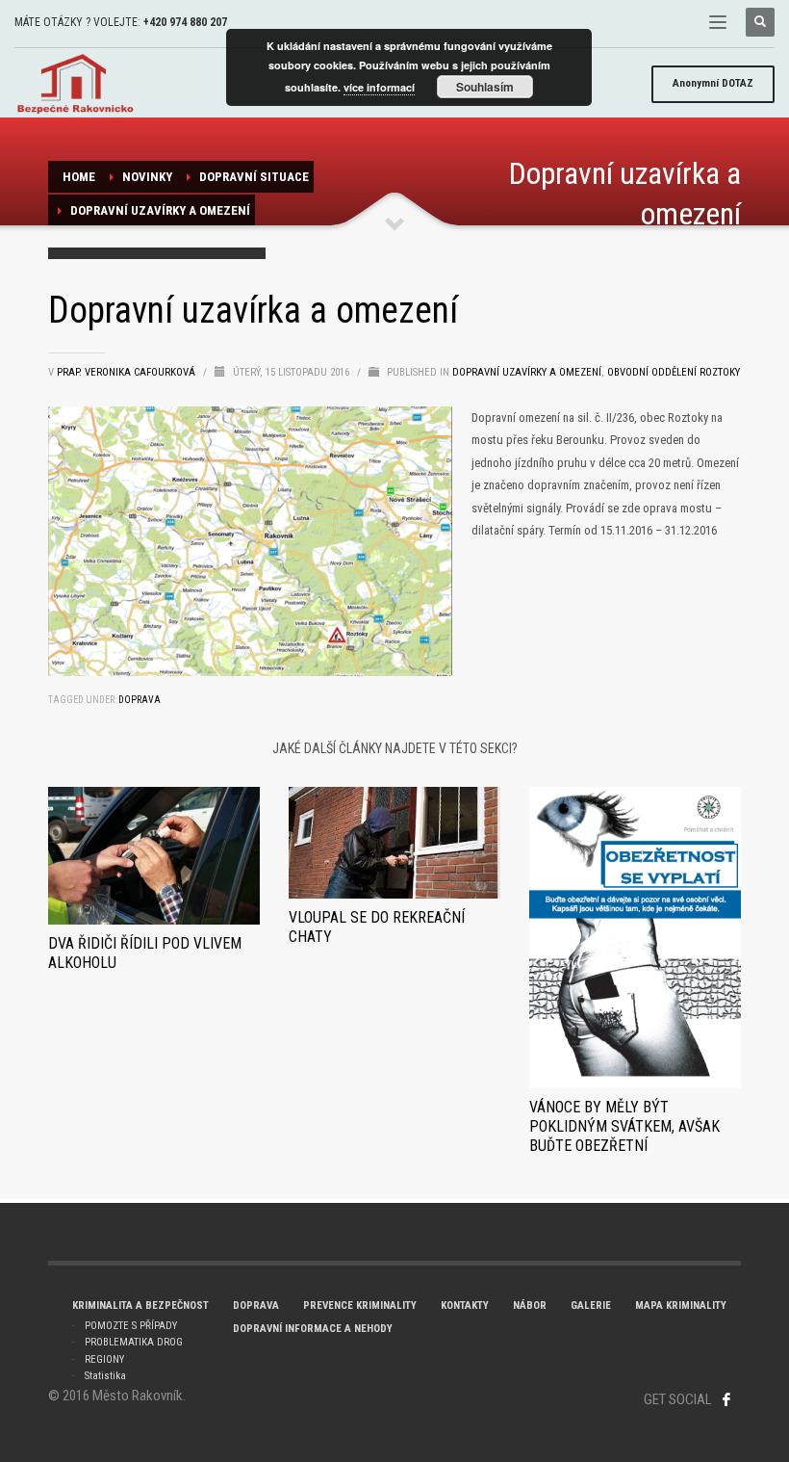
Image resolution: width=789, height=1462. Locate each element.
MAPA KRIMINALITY (680, 1305)
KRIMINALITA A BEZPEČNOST (140, 1305)
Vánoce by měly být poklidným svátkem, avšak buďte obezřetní (624, 1126)
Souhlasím (485, 86)
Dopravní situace (254, 177)
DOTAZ (713, 83)
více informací (379, 87)
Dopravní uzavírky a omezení (160, 210)
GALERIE (591, 1305)
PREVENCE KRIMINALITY (360, 1305)
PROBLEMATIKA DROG (134, 1342)
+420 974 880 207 (185, 22)
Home (79, 177)
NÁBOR (530, 1305)
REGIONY (104, 1359)
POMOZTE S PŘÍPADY (131, 1325)
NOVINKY (147, 177)
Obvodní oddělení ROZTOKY (673, 372)
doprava (139, 699)
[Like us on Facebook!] (726, 1399)
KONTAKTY (465, 1305)
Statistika (105, 1376)
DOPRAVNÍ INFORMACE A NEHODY (313, 1328)
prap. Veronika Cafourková (127, 372)
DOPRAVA (256, 1305)
